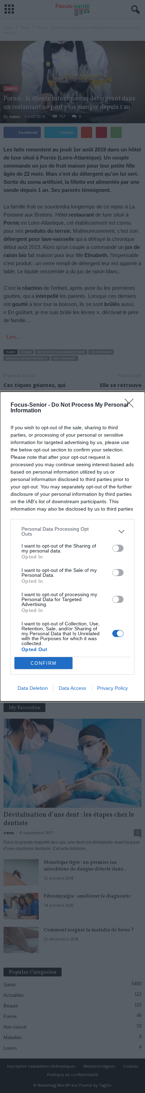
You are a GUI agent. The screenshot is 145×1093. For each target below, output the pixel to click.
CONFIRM (44, 663)
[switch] (118, 548)
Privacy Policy (112, 688)
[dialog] (72, 546)
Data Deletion (33, 688)
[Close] (131, 405)
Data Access (72, 688)
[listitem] (72, 531)
